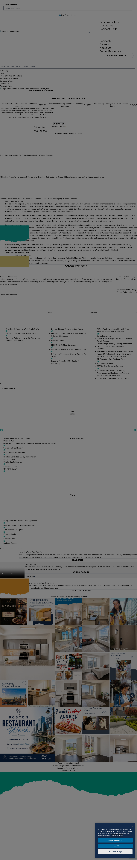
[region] (115, 840)
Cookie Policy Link (117, 835)
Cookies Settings (115, 852)
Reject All (115, 846)
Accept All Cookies (115, 840)
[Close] (132, 826)
